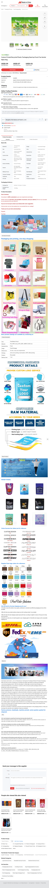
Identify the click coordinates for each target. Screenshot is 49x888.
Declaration (38, 882)
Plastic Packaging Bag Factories (8, 869)
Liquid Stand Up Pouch (6, 860)
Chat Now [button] (37, 69)
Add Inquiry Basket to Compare (25, 49)
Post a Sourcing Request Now (38, 788)
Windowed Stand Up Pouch (33, 860)
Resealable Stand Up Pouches (20, 860)
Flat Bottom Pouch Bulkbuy (7, 876)
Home (2, 9)
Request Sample (23, 72)
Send (12, 788)
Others (14, 848)
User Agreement (31, 882)
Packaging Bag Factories (7, 866)
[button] (43, 139)
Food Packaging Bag (17, 9)
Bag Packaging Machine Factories (32, 866)
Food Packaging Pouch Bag (23, 869)
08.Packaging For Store (40, 846)
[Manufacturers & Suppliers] (24, 2)
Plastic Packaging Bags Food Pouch (34, 873)
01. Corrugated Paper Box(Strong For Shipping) (22, 843)
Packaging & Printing (8, 9)
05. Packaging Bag (5, 846)
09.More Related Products (6, 848)
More (2, 878)
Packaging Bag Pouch (35, 869)
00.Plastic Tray (4, 843)
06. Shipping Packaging (17, 846)
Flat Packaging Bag (6, 873)
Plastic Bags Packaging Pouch (19, 873)
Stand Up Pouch (25, 9)
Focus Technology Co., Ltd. (16, 882)
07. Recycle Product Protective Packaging (32, 846)
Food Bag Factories (19, 866)
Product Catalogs (19, 841)
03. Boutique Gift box (40, 843)
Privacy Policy (43, 882)
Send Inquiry (13, 69)
